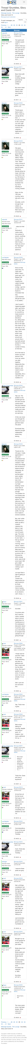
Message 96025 (18, 861)
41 (6, 27)
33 (24, 25)
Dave (4, 602)
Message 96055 (18, 985)
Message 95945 (18, 694)
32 (22, 25)
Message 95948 (18, 714)
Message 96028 (18, 878)
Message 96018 (18, 787)
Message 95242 (18, 385)
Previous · (4, 25)
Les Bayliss (5, 257)
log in (6, 22)
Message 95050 (18, 103)
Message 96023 (18, 842)
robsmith (4, 33)
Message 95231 (18, 219)
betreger (4, 862)
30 (17, 25)
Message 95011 (18, 67)
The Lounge (15, 13)
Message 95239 (18, 257)
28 (11, 25)
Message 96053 (18, 931)
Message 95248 (18, 444)
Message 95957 (18, 746)
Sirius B (4, 103)
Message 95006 (18, 33)
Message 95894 (18, 643)
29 (14, 25)
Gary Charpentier (8, 67)
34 (2, 27)
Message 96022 (18, 821)
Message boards (6, 13)
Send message (5, 39)
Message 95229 (18, 141)
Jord (4, 643)
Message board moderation (8, 17)
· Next (9, 27)
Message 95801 (18, 601)
